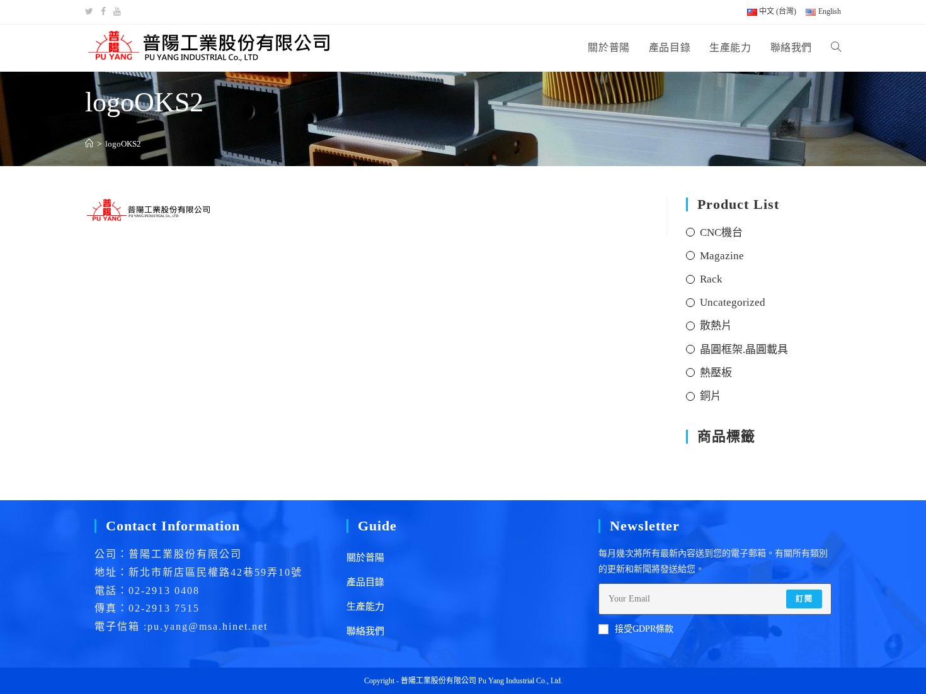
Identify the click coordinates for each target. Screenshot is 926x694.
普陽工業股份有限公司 (438, 680)
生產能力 (365, 607)
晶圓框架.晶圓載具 (744, 349)
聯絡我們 (365, 631)
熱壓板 (716, 373)
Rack (711, 279)
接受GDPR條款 (644, 629)
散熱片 (716, 326)
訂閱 (804, 599)
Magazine (722, 256)
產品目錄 (365, 582)
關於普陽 (365, 557)
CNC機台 (721, 232)
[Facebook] (103, 12)
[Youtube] (117, 12)
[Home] (89, 143)
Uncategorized (732, 302)
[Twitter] (91, 12)
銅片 (710, 396)
